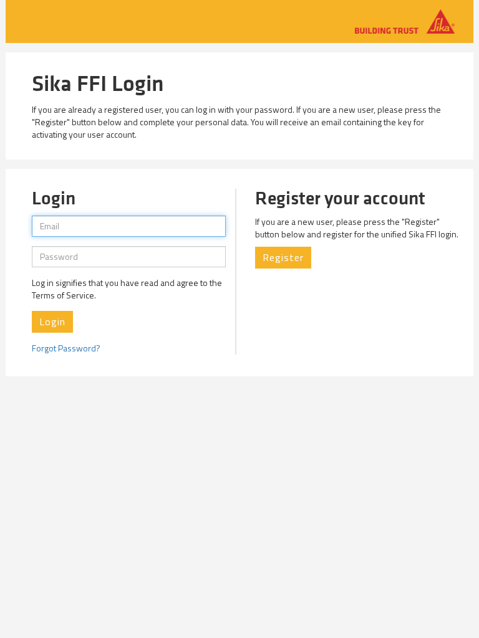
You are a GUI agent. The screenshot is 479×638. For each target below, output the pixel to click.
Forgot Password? (66, 348)
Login (52, 321)
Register (283, 257)
